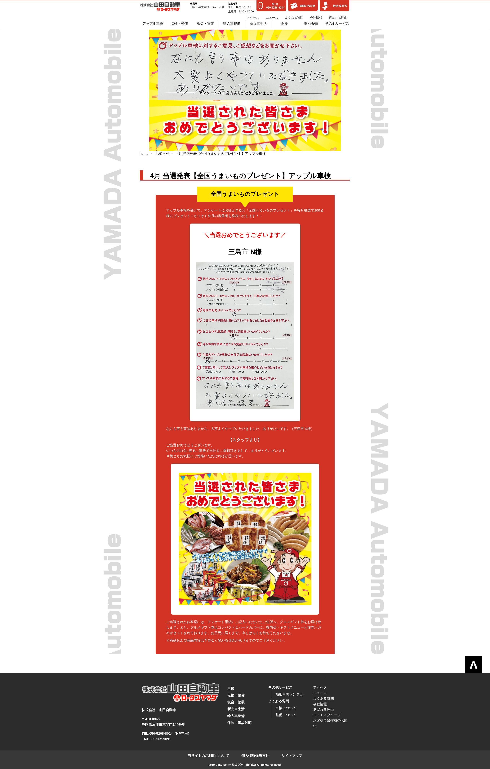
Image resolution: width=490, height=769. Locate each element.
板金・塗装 (205, 23)
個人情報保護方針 (255, 756)
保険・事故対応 (239, 723)
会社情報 (316, 17)
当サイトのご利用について (208, 756)
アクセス (253, 17)
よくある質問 (294, 17)
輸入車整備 (231, 23)
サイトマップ (292, 756)
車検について (285, 708)
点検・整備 (179, 23)
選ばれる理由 (338, 17)
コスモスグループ (327, 715)
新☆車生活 (258, 23)
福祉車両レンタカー (290, 694)
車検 (230, 688)
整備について (285, 715)
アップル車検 (152, 23)
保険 (284, 23)
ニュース (272, 17)
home (144, 154)
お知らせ (162, 154)
